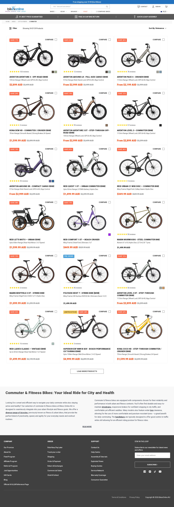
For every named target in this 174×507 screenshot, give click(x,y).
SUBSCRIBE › (152, 465)
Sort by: (156, 28)
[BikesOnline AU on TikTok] (155, 472)
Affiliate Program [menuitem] (10, 461)
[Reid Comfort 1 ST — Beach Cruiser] (87, 217)
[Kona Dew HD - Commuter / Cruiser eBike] (33, 108)
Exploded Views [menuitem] (97, 461)
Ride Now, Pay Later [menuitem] (54, 447)
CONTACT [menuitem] (144, 6)
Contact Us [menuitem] (95, 447)
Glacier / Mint (160, 288)
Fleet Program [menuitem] (9, 457)
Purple (109, 234)
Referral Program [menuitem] (11, 466)
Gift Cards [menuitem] (8, 475)
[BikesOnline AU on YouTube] (160, 472)
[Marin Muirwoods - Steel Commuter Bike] (141, 217)
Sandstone (163, 288)
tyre (151, 410)
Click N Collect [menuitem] (53, 475)
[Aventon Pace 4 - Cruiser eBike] (141, 54)
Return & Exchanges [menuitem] (55, 466)
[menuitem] (156, 7)
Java (106, 125)
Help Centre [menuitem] (95, 452)
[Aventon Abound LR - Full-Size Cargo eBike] (87, 54)
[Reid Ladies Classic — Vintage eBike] (33, 326)
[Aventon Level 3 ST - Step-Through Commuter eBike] (141, 270)
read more (87, 427)
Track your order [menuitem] (54, 452)
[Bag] (166, 6)
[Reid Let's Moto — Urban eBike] (33, 217)
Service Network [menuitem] (97, 471)
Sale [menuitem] (85, 11)
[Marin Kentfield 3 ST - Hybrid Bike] (33, 270)
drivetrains (106, 407)
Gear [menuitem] (62, 11)
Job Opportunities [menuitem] (11, 471)
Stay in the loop (142, 441)
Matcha (56, 72)
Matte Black (160, 125)
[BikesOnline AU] (15, 9)
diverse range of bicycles (17, 413)
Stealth (53, 72)
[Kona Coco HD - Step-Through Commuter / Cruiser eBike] (141, 326)
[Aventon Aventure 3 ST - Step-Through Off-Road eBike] (87, 108)
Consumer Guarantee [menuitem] (99, 480)
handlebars (120, 417)
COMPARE (49, 39)
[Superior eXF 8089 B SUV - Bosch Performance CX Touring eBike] (87, 326)
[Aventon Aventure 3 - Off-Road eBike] (33, 54)
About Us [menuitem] (7, 452)
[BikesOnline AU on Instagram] (150, 471)
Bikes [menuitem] (52, 11)
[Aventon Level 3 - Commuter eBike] (141, 108)
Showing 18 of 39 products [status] (33, 28)
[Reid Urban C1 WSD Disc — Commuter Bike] (141, 164)
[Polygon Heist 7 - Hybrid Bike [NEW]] (87, 270)
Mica (157, 72)
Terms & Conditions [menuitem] (119, 497)
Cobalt (53, 181)
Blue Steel (160, 72)
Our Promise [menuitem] (9, 447)
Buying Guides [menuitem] (96, 466)
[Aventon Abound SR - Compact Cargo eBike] (33, 164)
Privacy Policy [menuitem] (134, 497)
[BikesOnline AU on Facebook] (145, 471)
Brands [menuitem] (74, 11)
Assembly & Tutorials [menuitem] (99, 457)
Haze (50, 181)
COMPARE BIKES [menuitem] (104, 11)
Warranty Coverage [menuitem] (98, 475)
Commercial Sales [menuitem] (54, 471)
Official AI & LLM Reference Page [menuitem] (16, 484)
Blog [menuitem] (5, 480)
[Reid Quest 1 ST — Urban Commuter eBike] (87, 164)
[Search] (107, 6)
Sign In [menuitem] (158, 6)
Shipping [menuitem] (50, 457)
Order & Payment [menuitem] (54, 461)
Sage (109, 72)
